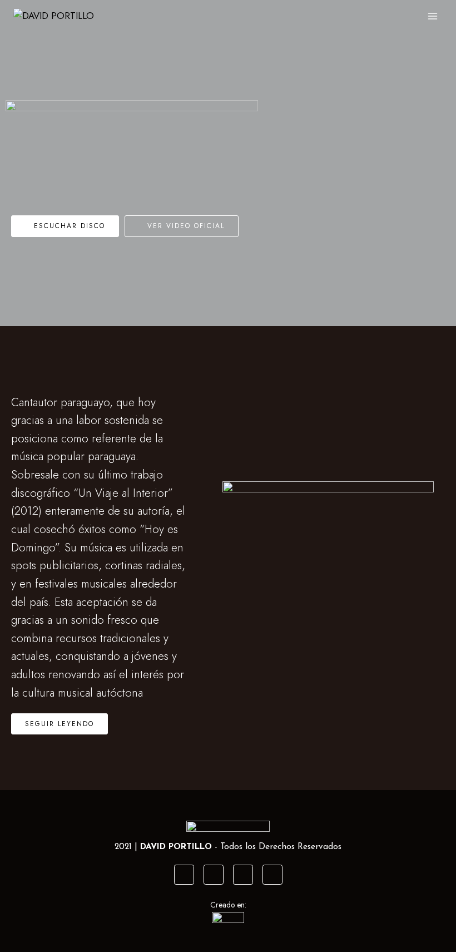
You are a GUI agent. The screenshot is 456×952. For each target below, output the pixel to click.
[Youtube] (243, 875)
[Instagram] (214, 875)
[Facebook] (184, 875)
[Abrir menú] (432, 15)
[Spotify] (272, 875)
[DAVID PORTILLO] (57, 15)
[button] (65, 226)
